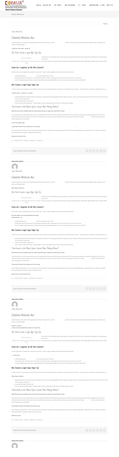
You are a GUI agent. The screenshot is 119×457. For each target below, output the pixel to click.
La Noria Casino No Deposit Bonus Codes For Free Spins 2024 (26, 328)
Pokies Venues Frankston (17, 376)
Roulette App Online (16, 326)
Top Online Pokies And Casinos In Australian (22, 93)
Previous (105, 23)
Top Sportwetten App (17, 217)
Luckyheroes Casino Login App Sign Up (21, 48)
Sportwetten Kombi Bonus (18, 188)
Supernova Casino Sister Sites (19, 136)
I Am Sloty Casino (16, 355)
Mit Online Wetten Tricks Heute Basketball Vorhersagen (25, 215)
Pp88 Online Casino (16, 415)
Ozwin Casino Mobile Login (18, 122)
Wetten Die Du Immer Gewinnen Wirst (21, 274)
